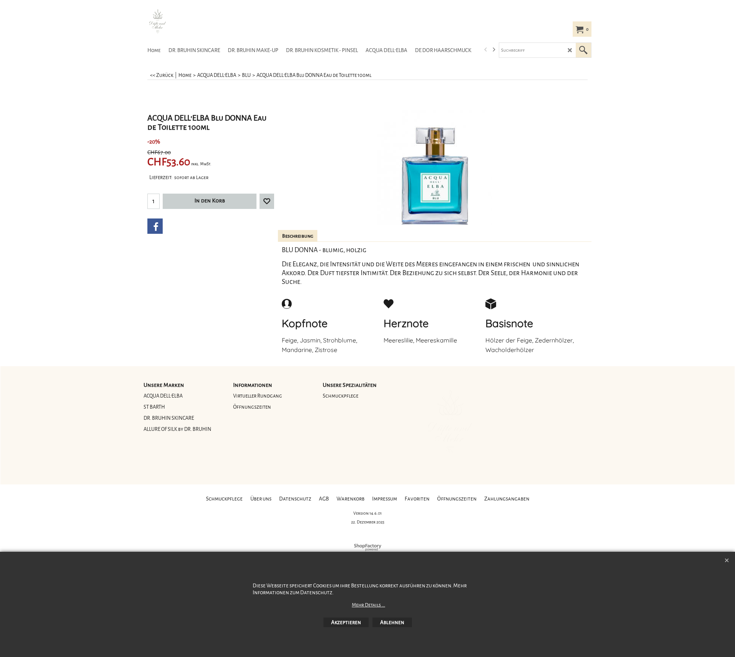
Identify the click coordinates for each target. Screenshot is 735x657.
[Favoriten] (267, 201)
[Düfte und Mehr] (201, 21)
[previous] (485, 49)
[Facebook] (155, 226)
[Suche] (583, 50)
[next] (493, 49)
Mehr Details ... (368, 605)
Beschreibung (297, 236)
